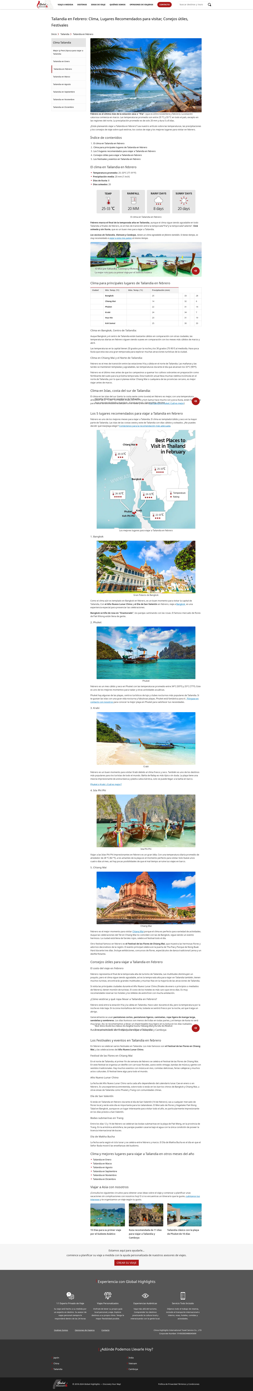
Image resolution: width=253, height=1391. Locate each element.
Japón (56, 1357)
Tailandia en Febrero (63, 69)
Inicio (54, 34)
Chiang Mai (138, 931)
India (131, 1357)
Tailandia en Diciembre (63, 107)
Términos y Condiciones (188, 1384)
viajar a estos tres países (120, 238)
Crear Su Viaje (127, 1262)
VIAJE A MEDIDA (65, 4)
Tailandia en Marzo (61, 76)
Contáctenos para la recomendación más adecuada (144, 425)
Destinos (82, 4)
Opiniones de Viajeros (141, 4)
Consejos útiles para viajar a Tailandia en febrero (117, 155)
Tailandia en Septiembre (64, 92)
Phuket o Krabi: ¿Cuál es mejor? (106, 784)
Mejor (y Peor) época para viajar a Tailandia (68, 52)
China (56, 1363)
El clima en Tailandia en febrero (109, 143)
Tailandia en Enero (61, 61)
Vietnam (133, 1363)
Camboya (133, 1369)
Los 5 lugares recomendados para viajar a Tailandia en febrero (124, 151)
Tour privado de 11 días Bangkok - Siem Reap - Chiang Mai (133, 1027)
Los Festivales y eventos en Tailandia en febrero (117, 159)
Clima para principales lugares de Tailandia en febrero (120, 147)
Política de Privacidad (167, 1384)
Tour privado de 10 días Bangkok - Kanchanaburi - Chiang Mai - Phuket (129, 400)
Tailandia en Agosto (62, 84)
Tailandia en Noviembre (63, 99)
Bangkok (181, 604)
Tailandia (65, 34)
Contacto (164, 4)
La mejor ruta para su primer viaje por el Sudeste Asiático (123, 270)
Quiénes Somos (117, 4)
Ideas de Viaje (98, 4)
